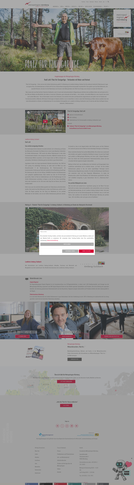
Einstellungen (67, 244)
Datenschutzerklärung (52, 240)
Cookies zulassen (86, 251)
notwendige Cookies (70, 251)
